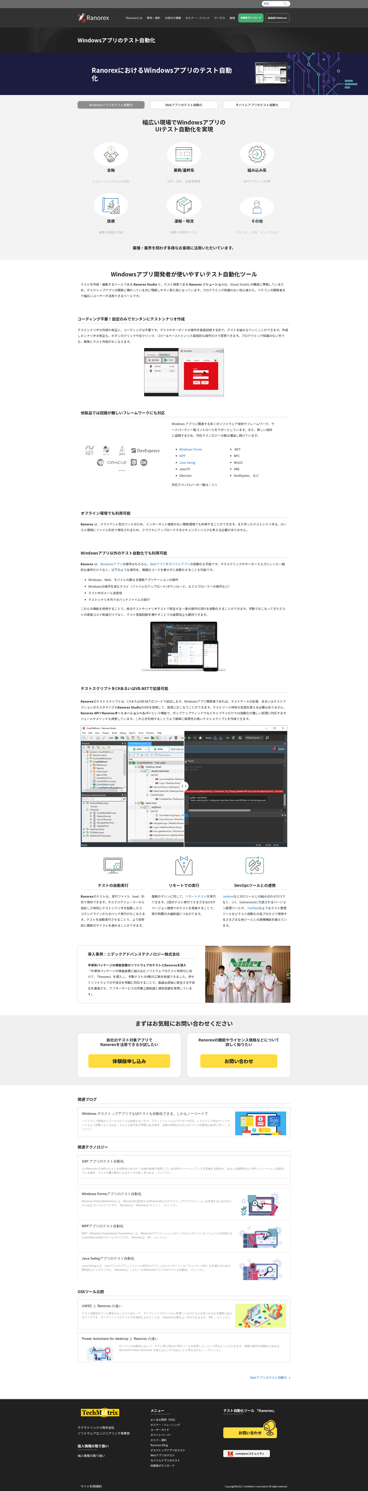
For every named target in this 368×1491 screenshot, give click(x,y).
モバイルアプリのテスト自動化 (257, 104)
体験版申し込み (129, 1061)
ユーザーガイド (159, 1430)
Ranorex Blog (159, 1445)
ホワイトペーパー (161, 1435)
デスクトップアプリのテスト (167, 1450)
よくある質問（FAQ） (163, 1419)
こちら (213, 484)
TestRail (253, 908)
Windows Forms (190, 449)
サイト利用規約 (91, 1486)
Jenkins (228, 896)
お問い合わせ (238, 1061)
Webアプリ (158, 564)
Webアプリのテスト (162, 1455)
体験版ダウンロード (251, 17)
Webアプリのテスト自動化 (183, 104)
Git (234, 902)
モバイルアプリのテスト (165, 1460)
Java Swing (187, 462)
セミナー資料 (158, 1440)
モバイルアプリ (179, 564)
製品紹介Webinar (277, 17)
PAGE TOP (356, 1442)
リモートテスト (196, 896)
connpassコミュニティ (249, 1453)
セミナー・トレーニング (165, 1425)
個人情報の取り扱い (91, 1455)
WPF (182, 455)
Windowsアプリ (111, 564)
